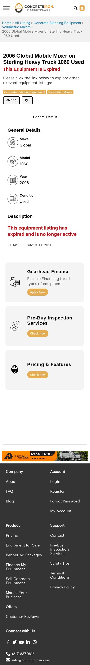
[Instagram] (35, 642)
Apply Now (37, 292)
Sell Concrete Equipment (18, 580)
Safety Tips (60, 563)
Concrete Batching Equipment (57, 23)
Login (55, 481)
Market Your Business (16, 594)
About (11, 481)
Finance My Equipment (16, 566)
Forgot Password (65, 501)
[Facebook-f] (8, 642)
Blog (10, 501)
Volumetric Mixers (16, 27)
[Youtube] (21, 642)
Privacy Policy (62, 587)
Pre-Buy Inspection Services (59, 549)
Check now (37, 333)
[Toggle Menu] (6, 8)
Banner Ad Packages (24, 555)
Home (7, 23)
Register (57, 491)
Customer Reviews (22, 616)
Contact (57, 535)
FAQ (9, 491)
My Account (60, 511)
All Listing (22, 23)
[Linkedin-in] (28, 642)
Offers (11, 606)
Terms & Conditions (60, 575)
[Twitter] (15, 642)
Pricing (12, 535)
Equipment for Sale (23, 545)
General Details (45, 117)
